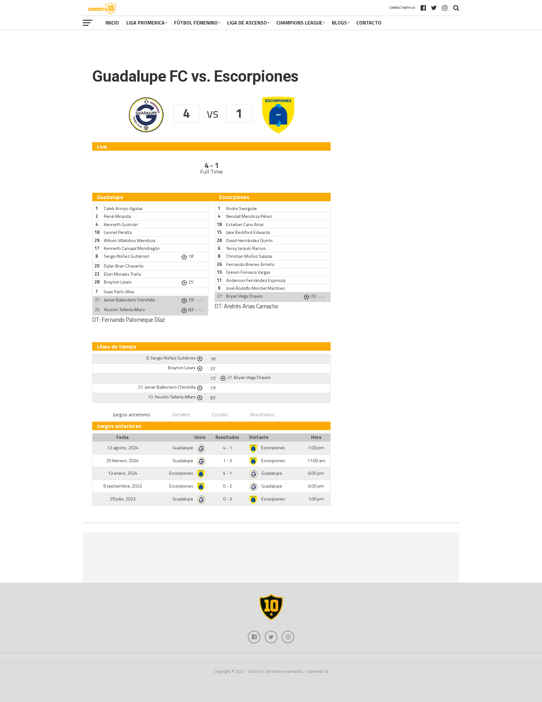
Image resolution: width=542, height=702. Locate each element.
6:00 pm (316, 473)
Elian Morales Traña (122, 274)
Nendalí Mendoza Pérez (249, 216)
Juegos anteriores (131, 414)
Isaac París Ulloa (119, 291)
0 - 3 (227, 498)
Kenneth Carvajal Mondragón (132, 248)
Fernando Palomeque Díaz (133, 319)
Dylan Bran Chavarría (123, 265)
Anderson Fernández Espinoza (255, 280)
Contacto (368, 22)
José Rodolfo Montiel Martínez (255, 288)
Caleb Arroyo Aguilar (123, 208)
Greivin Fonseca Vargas (248, 272)
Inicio (112, 22)
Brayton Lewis (118, 281)
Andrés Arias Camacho (251, 306)
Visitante (258, 437)
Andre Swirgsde (241, 208)
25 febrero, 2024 (122, 460)
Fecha (122, 437)
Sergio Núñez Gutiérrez (126, 256)
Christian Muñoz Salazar (249, 256)
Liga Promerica (145, 22)
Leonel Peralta (118, 232)
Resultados (262, 414)
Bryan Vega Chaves (244, 296)
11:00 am (316, 460)
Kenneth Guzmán (121, 224)
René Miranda (117, 216)
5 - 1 (227, 473)
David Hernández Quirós (249, 240)
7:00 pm (316, 447)
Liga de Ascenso (247, 22)
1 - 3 (227, 460)
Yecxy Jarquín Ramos (246, 248)
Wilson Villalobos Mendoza (129, 240)
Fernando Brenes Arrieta (250, 264)
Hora (316, 437)
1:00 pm (316, 498)
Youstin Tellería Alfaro (124, 309)
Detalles (181, 414)
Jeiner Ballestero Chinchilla (129, 299)
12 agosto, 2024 (122, 447)
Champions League (299, 22)
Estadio (220, 414)
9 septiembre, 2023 (122, 486)
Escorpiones (273, 447)
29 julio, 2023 (123, 498)
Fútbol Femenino (196, 22)
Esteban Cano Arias (245, 224)
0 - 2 (227, 486)
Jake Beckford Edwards (248, 232)
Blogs (339, 22)
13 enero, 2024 (122, 473)
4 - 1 (227, 447)
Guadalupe (183, 447)
